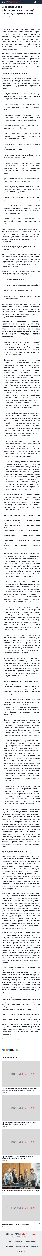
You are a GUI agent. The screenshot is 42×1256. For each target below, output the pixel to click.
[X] (11, 1050)
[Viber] (14, 1050)
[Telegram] (8, 1050)
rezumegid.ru (14, 1039)
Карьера (18, 1241)
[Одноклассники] (5, 1050)
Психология (8, 1246)
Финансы (34, 1246)
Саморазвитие (22, 1246)
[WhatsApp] (17, 1050)
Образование (30, 1241)
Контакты (21, 1251)
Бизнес (9, 1241)
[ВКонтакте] (3, 1050)
